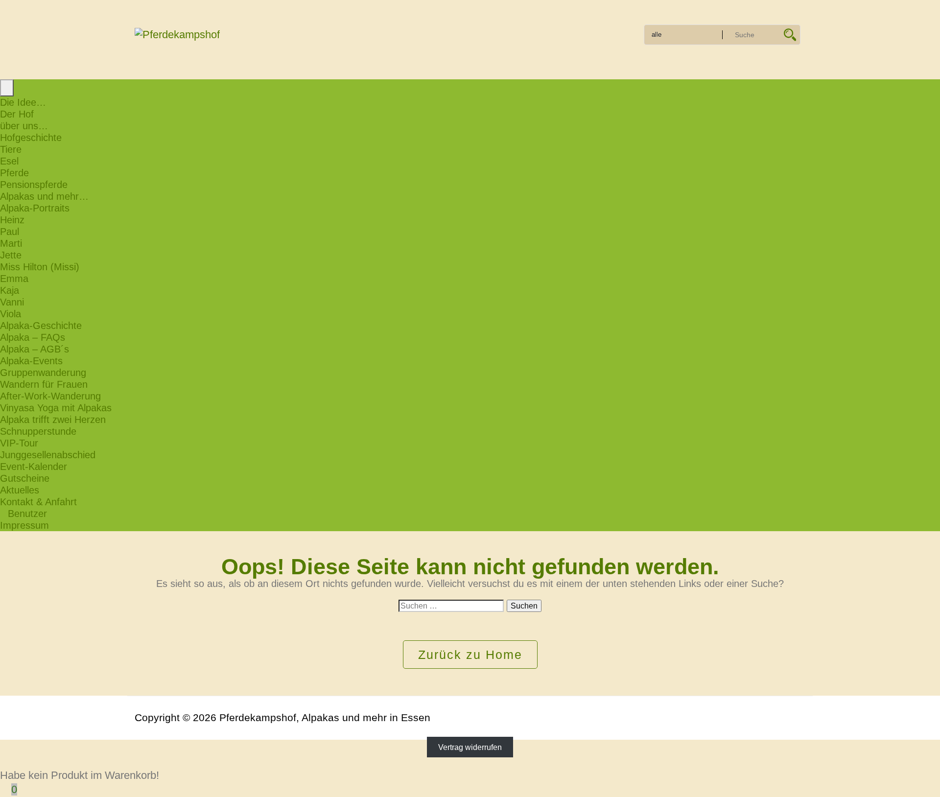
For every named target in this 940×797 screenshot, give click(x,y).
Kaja (9, 290)
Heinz (12, 219)
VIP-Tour (19, 443)
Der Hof (17, 114)
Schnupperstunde (38, 431)
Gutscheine (24, 478)
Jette (11, 255)
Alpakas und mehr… (44, 196)
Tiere (11, 149)
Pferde (14, 172)
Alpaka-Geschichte (41, 325)
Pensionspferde (34, 184)
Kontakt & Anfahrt (38, 501)
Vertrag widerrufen (470, 747)
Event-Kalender (33, 466)
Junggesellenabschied (47, 454)
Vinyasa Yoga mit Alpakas (56, 407)
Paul (9, 231)
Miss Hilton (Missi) (39, 266)
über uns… (24, 125)
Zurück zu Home (470, 654)
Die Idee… (23, 102)
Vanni (12, 302)
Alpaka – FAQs (32, 337)
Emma (14, 278)
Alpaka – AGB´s (34, 349)
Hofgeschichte (31, 137)
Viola (10, 313)
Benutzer (27, 513)
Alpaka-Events (31, 360)
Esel (9, 161)
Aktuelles (19, 490)
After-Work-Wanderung (50, 396)
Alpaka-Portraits (35, 208)
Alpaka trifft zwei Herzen (53, 419)
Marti (11, 243)
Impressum (24, 525)
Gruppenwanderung (43, 372)
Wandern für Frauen (44, 384)
